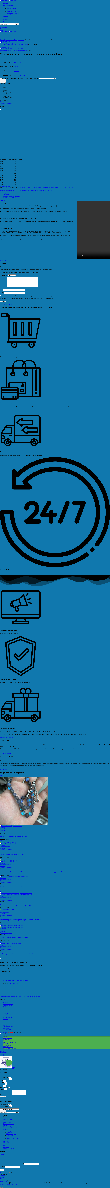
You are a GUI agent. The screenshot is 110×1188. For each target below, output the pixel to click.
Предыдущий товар (5, 41)
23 (24, 75)
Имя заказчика (4, 1077)
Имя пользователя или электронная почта (12, 1163)
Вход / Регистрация (8, 1148)
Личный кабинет (8, 1004)
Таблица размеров (5, 186)
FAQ (4, 1007)
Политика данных (8, 1017)
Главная (2, 40)
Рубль (7, 1038)
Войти (2, 1169)
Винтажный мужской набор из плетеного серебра (14, 50)
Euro (6, 1039)
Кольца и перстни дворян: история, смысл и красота (15, 980)
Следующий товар (5, 47)
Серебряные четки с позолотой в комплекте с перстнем (19, 887)
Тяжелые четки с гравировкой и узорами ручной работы (20, 905)
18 (14, 75)
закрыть (2, 1154)
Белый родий (17, 62)
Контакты (6, 1028)
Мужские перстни (9, 40)
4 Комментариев (13, 990)
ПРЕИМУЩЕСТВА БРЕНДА (11, 196)
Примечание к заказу (6, 1095)
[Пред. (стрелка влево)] (0, 1187)
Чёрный (16, 66)
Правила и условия (8, 1016)
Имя (1, 289)
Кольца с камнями (19, 40)
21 (20, 75)
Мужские (51, 187)
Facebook (2, 1175)
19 (16, 75)
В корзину (3, 80)
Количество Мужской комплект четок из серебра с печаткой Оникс (20, 78)
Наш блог (6, 1002)
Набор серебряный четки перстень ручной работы (14, 44)
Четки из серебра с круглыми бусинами (14, 937)
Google (2, 1177)
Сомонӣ (7, 1045)
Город (1, 1085)
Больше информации (6, 1184)
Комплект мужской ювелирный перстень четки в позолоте (20, 920)
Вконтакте (3, 1178)
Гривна (8, 1041)
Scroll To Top (3, 1181)
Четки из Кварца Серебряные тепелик (13, 836)
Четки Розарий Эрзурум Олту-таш (12, 854)
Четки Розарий (59, 187)
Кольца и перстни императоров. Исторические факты (15, 986)
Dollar (6, 1036)
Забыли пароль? (4, 1172)
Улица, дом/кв (4, 1087)
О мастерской (7, 1029)
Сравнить (2, 102)
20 (18, 75)
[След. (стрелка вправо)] (2, 1187)
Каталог (5, 1025)
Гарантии (5, 1019)
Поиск (17, 24)
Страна (2, 1082)
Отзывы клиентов (8, 1026)
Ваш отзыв (3, 287)
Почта (1, 1080)
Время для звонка (5, 1107)
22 (22, 75)
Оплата (5, 1014)
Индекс (2, 1089)
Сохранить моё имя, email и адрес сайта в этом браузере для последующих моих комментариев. (28, 296)
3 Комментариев (13, 983)
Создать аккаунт (15, 1180)
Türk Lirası (8, 1047)
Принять (14, 1184)
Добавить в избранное (6, 103)
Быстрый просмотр (5, 829)
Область (2, 1084)
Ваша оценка (4, 275)
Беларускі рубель (10, 1048)
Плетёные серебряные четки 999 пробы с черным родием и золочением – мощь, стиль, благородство (35, 872)
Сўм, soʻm (8, 1043)
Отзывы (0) (6, 194)
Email (2, 292)
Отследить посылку (8, 1005)
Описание (6, 193)
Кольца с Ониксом (43, 187)
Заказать (3, 81)
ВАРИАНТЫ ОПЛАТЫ (10, 197)
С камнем (16, 71)
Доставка (5, 1013)
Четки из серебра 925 (69, 187)
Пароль (2, 1166)
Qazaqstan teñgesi (10, 1042)
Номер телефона (4, 1079)
